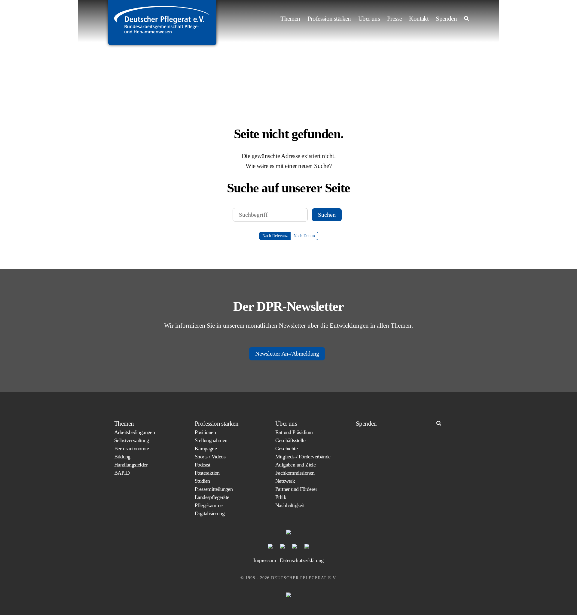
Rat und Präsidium (294, 432)
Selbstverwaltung (131, 440)
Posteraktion (207, 473)
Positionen (205, 432)
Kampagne (206, 448)
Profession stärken (329, 18)
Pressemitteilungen (214, 489)
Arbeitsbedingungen (134, 432)
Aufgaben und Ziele (295, 465)
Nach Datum (304, 236)
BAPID (122, 473)
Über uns (369, 18)
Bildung (122, 457)
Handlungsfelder (131, 465)
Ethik (280, 497)
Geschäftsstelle (290, 440)
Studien (202, 481)
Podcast (202, 465)
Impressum (264, 560)
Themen (290, 18)
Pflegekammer (209, 505)
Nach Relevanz (275, 236)
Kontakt (419, 18)
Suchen (327, 214)
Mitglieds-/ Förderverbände (302, 457)
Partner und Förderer (296, 489)
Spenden (446, 18)
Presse (394, 18)
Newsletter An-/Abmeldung (287, 353)
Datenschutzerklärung (302, 560)
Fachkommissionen (294, 473)
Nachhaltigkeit (290, 505)
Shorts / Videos (210, 457)
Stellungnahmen (211, 440)
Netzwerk (285, 481)
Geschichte (286, 448)
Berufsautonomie (131, 448)
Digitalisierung (209, 513)
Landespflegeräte (212, 497)
